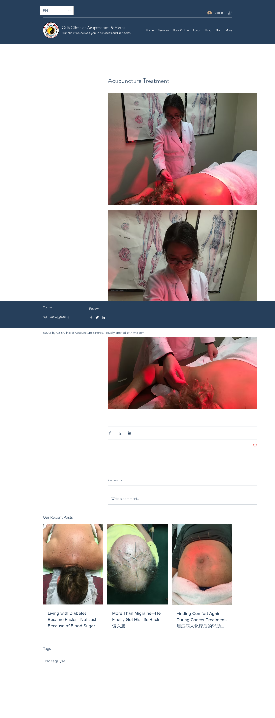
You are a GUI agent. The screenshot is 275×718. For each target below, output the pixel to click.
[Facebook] (91, 317)
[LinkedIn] (103, 317)
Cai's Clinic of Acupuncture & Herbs (93, 27)
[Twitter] (97, 317)
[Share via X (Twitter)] (120, 433)
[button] (229, 13)
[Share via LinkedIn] (129, 433)
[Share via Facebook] (110, 433)
